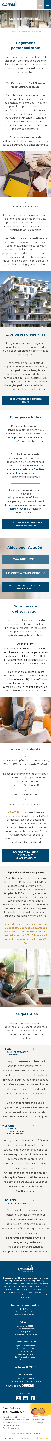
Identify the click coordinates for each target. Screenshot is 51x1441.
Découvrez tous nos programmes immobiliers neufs (25, 855)
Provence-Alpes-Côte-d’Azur (25, 1315)
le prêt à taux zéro (23, 573)
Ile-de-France (25, 1309)
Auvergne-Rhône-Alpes (25, 1312)
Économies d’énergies (25, 1348)
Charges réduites (25, 1351)
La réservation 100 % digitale (25, 1334)
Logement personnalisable (25, 1346)
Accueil (13, 32)
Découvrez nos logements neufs (26, 400)
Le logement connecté (26, 1329)
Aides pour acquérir (25, 1354)
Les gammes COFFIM (25, 1326)
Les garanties (25, 1360)
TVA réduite (23, 559)
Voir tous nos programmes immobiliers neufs (25, 524)
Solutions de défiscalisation (25, 1357)
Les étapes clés (25, 1332)
